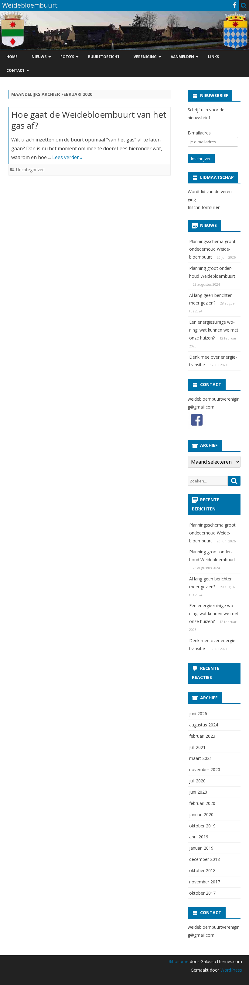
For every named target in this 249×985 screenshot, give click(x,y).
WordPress (230, 970)
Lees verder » (67, 157)
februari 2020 (202, 803)
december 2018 (204, 859)
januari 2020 (201, 814)
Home (12, 56)
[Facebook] (235, 5)
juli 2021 (197, 747)
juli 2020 (197, 781)
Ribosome (179, 961)
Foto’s (67, 56)
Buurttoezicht (104, 56)
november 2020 (204, 769)
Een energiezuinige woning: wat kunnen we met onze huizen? (213, 330)
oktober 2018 (202, 870)
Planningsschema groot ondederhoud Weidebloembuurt (212, 249)
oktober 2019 (202, 826)
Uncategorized (30, 169)
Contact (15, 70)
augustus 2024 (203, 725)
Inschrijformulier (204, 207)
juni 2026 (198, 713)
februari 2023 (202, 736)
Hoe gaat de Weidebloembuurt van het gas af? (88, 120)
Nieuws (39, 56)
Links (213, 56)
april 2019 (198, 837)
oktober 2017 (202, 893)
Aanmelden (182, 56)
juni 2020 (198, 792)
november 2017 (204, 882)
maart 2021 (200, 758)
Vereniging (145, 56)
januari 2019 (201, 848)
